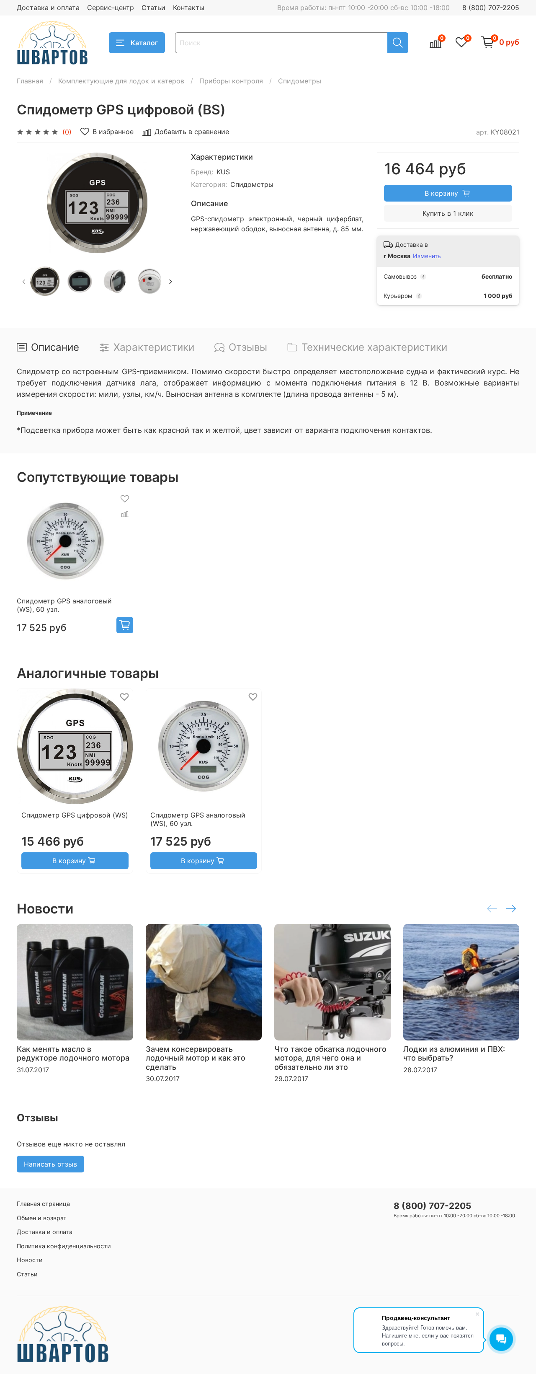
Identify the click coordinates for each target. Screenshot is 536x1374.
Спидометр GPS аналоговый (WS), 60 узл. (64, 604)
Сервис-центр (110, 7)
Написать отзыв (50, 1164)
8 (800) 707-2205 (490, 7)
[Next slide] (164, 203)
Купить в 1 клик (448, 213)
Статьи (153, 7)
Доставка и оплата (48, 7)
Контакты (188, 7)
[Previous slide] (30, 203)
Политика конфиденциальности (64, 1246)
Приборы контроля (231, 81)
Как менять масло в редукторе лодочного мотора (73, 1053)
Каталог (144, 43)
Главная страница (43, 1203)
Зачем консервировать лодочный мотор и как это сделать (195, 1057)
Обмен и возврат (42, 1217)
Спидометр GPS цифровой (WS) (74, 815)
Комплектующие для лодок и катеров (121, 81)
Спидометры (299, 81)
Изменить (427, 255)
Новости (30, 1259)
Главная (30, 81)
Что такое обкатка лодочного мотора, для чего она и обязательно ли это (330, 1057)
